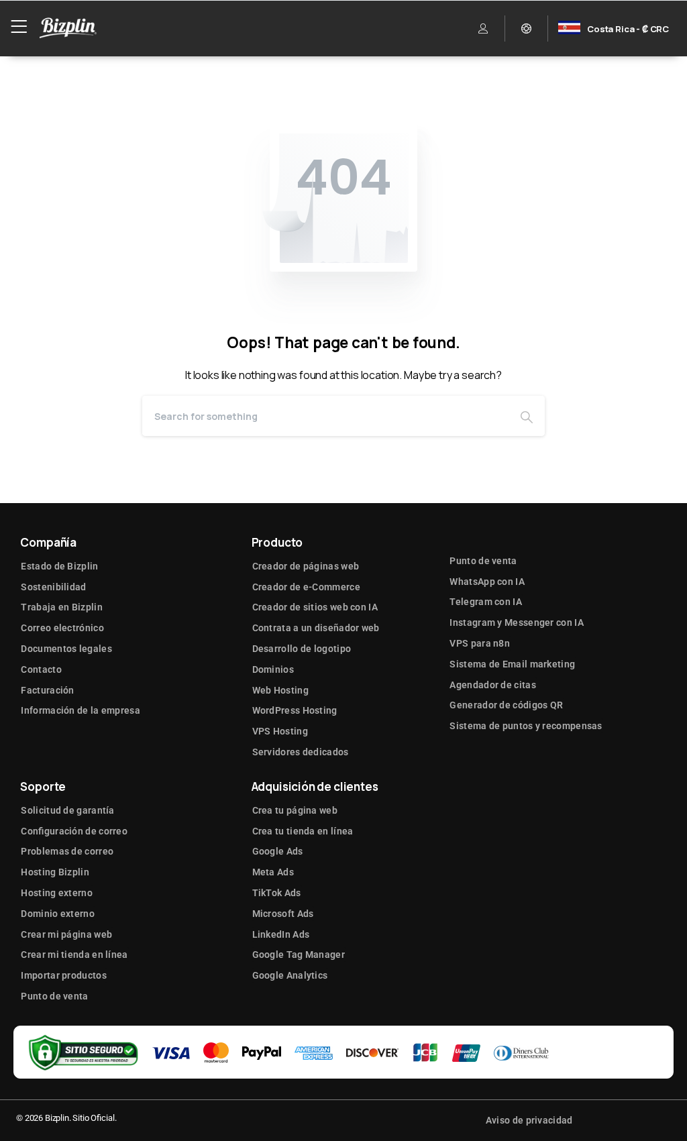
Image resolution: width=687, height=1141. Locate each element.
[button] (483, 28)
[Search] (527, 416)
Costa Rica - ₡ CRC (628, 29)
